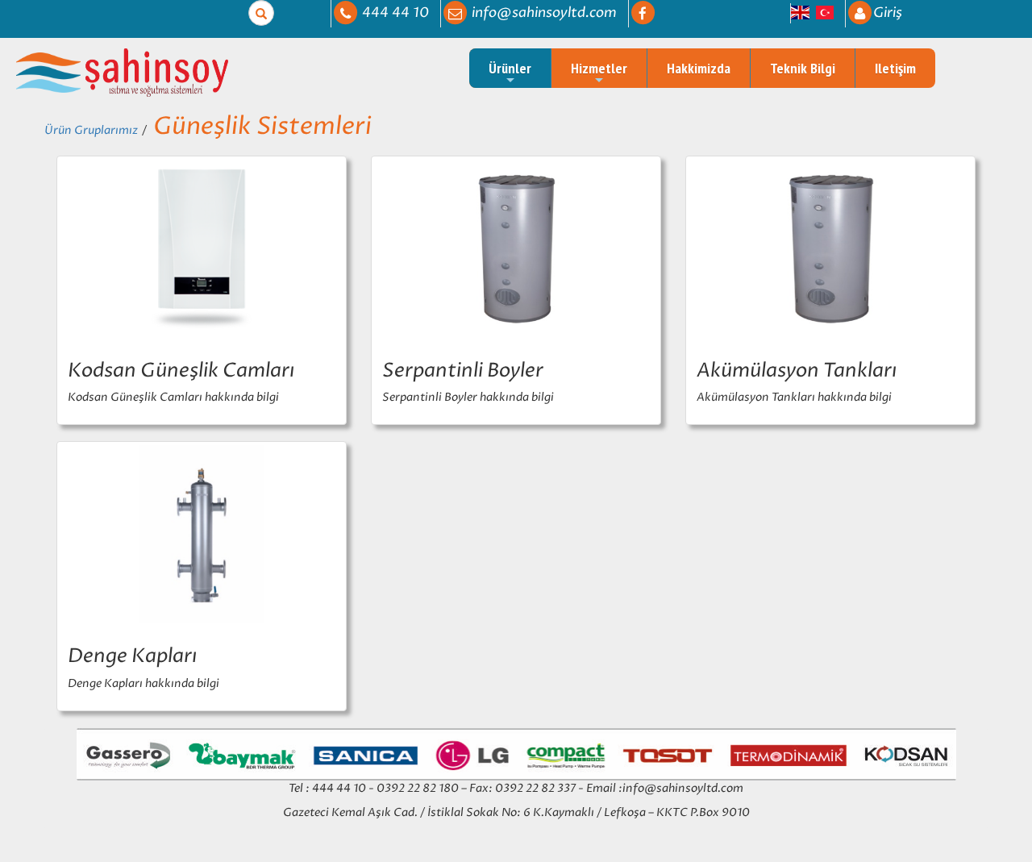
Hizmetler (599, 68)
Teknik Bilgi (802, 68)
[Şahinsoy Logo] (49, 72)
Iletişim (895, 68)
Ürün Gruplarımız (91, 130)
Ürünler (510, 68)
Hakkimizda (698, 68)
